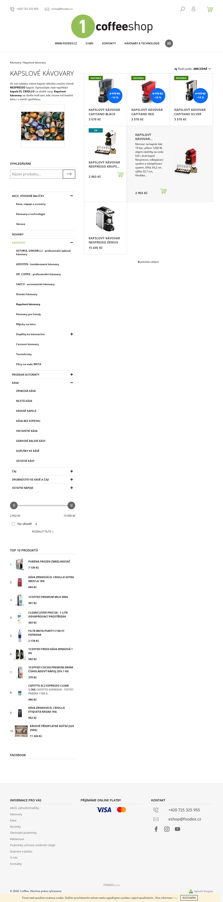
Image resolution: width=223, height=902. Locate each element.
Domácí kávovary (26, 294)
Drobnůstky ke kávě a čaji (30, 479)
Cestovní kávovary (27, 344)
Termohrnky (24, 354)
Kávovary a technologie (30, 214)
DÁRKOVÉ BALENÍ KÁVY (31, 441)
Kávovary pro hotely (28, 314)
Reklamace (17, 839)
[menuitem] (66, 43)
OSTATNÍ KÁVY (25, 461)
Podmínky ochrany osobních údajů (32, 845)
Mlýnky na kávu (26, 324)
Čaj (14, 471)
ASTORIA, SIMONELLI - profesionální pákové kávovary (43, 252)
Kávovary (18, 243)
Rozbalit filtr (41, 531)
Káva (15, 383)
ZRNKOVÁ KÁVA (26, 391)
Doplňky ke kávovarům (30, 334)
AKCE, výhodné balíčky (28, 196)
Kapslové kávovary (28, 304)
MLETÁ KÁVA (24, 401)
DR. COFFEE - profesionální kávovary (38, 274)
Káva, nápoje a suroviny (31, 204)
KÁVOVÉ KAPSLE (26, 411)
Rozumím (189, 898)
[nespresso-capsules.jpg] (42, 118)
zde (175, 898)
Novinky (18, 234)
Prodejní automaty (25, 374)
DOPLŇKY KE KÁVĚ (27, 451)
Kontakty (16, 864)
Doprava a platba (21, 851)
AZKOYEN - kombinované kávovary (37, 264)
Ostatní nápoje (22, 488)
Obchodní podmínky (23, 833)
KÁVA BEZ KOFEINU (28, 421)
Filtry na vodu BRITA (28, 364)
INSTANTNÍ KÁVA (26, 431)
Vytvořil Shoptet (203, 891)
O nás (13, 857)
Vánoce (20, 224)
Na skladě (27, 524)
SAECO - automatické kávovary (35, 284)
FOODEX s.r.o (111, 885)
